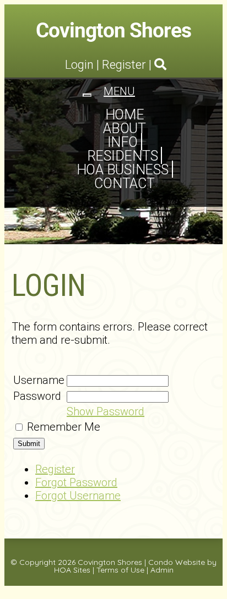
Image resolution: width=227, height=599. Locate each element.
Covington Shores (110, 562)
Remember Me (63, 426)
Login (79, 65)
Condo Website (176, 562)
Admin (162, 570)
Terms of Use (120, 570)
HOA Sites (72, 570)
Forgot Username (78, 495)
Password (37, 396)
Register (124, 65)
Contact (124, 183)
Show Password (105, 411)
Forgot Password (76, 482)
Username (38, 380)
